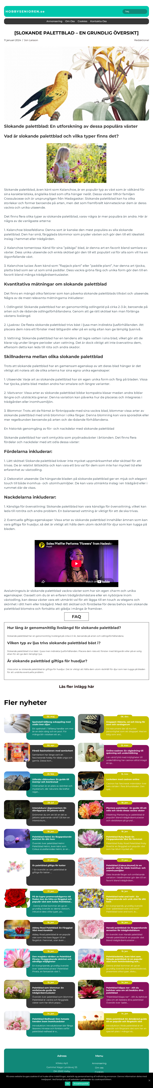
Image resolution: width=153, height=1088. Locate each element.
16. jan (124, 891)
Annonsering (54, 21)
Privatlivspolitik (81, 1083)
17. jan (51, 860)
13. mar (124, 745)
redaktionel (141, 40)
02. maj (51, 716)
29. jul (51, 802)
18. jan (124, 802)
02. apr (50, 745)
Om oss (70, 21)
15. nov (124, 774)
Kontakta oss (98, 21)
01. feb (50, 774)
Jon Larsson (31, 40)
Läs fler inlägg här (76, 686)
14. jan (124, 982)
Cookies (82, 21)
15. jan (51, 951)
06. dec (124, 716)
